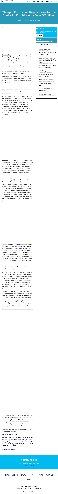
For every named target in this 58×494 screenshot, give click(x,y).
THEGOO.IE (26, 465)
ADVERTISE (15, 475)
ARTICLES (29, 1)
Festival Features (45, 63)
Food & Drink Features (46, 81)
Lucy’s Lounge (6, 89)
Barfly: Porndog (42, 71)
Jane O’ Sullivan (6, 55)
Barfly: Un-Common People (45, 49)
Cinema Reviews (45, 95)
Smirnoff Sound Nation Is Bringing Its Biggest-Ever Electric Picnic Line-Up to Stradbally (47, 60)
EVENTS (42, 1)
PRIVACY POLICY (49, 475)
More (43, 50)
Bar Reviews (44, 72)
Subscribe (39, 35)
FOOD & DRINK (36, 1)
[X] (53, 1)
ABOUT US (7, 475)
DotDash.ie (33, 491)
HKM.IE (32, 465)
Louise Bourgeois (21, 244)
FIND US (41, 475)
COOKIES (29, 480)
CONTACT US (23, 475)
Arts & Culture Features (35, 20)
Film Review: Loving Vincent (45, 94)
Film (49, 95)
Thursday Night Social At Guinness (46, 80)
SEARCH (47, 1)
